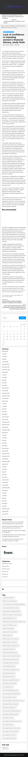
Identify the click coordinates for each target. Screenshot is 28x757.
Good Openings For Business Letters (11, 669)
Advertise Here (7, 21)
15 (20, 334)
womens (10, 296)
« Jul (3, 344)
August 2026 (5, 351)
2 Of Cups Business (7, 604)
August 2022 (5, 464)
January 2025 (5, 390)
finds (15, 295)
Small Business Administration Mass (10, 714)
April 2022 (4, 474)
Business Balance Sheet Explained (10, 621)
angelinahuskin (5, 748)
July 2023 (4, 435)
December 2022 (5, 453)
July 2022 (4, 466)
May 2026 (4, 359)
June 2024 (4, 406)
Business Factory (17, 15)
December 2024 (5, 393)
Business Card (22, 621)
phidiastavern (5, 747)
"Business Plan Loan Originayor (9, 601)
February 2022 (5, 480)
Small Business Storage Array (9, 738)
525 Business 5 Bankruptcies (19, 604)
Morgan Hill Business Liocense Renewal (11, 693)
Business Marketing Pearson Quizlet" (11, 645)
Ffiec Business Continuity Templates (10, 662)
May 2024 (4, 409)
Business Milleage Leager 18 (9, 649)
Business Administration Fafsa (9, 618)
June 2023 (4, 438)
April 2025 (4, 382)
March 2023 (4, 445)
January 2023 (5, 451)
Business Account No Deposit (15, 614)
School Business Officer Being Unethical (11, 711)
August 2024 (5, 401)
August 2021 (5, 490)
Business (5, 614)
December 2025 (5, 364)
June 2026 (4, 356)
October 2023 (5, 427)
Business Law (13, 16)
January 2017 (5, 514)
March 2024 (4, 414)
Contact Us (14, 21)
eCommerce (5, 18)
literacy (3, 296)
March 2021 (4, 503)
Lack (22, 295)
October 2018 (5, 511)
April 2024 (4, 411)
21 (17, 336)
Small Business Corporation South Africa (12, 721)
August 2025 (5, 372)
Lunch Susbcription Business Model (10, 690)
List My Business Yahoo (8, 687)
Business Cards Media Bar (8, 628)
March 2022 (4, 477)
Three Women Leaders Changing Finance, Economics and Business (12, 301)
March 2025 (4, 385)
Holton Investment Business (9, 673)
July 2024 (4, 403)
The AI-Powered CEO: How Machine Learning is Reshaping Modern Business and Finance (12, 527)
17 (3, 336)
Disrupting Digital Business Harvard (10, 659)
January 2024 (5, 419)
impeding (18, 295)
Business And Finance (7, 15)
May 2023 (4, 440)
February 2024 (5, 417)
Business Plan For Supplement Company (11, 656)
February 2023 (5, 448)
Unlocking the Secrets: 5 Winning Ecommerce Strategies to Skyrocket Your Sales (12, 539)
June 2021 (4, 495)
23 (24, 336)
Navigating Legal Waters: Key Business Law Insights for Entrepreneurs (14, 531)
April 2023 (4, 443)
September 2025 (6, 369)
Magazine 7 (15, 755)
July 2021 (4, 493)
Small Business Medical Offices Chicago (11, 728)
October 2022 (5, 459)
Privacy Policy (21, 21)
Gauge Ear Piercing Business (9, 666)
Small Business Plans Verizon (9, 735)
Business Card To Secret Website (10, 632)
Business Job (20, 16)
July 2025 (4, 375)
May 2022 (4, 472)
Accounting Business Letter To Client (11, 608)
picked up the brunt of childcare (10, 204)
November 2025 (5, 367)
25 (7, 339)
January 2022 (5, 482)
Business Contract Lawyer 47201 (10, 642)
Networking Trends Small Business (10, 704)
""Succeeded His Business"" (8, 597)
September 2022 (6, 461)
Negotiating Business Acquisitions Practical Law (13, 700)
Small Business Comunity (8, 717)
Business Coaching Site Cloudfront (10, 638)
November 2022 (5, 456)
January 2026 (5, 361)
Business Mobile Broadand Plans (10, 652)
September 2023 (6, 430)
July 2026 (4, 354)
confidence (6, 295)
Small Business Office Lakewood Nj (10, 731)
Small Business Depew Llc (8, 724)
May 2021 (4, 498)
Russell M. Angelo (8, 45)
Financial (12, 295)
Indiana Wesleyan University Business (11, 680)
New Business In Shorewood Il (9, 707)
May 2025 (4, 380)
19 (10, 336)
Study (7, 296)
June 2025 (4, 377)
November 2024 (5, 396)
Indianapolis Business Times (9, 676)
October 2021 (5, 485)
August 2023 (5, 432)
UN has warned (8, 188)
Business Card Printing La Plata (9, 625)
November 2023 (5, 424)
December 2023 (5, 422)
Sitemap (6, 22)
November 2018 (5, 508)
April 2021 (4, 501)
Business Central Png (7, 635)
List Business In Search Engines (9, 683)
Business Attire (6, 16)
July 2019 (4, 506)
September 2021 (6, 487)
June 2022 (4, 469)
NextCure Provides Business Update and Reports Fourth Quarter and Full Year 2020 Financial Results (14, 307)
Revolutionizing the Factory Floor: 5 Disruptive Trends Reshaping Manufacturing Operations (13, 522)
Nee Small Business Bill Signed (9, 697)
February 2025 (5, 388)
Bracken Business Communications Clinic (11, 611)
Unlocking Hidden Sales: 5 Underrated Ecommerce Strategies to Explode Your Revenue (14, 535)
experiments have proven (17, 197)
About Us (14, 19)
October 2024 (5, 398)
